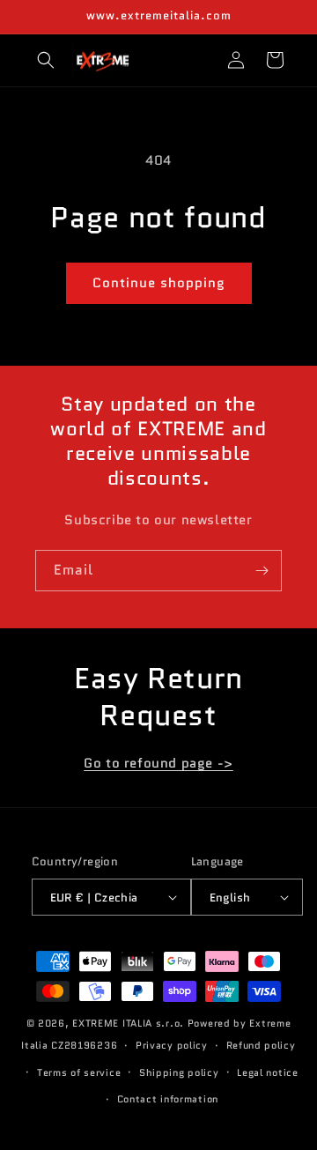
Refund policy (261, 1045)
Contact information (167, 1099)
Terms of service (79, 1072)
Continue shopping (158, 283)
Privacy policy (172, 1045)
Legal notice (267, 1072)
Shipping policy (179, 1072)
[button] (45, 60)
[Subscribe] (261, 570)
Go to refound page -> (158, 763)
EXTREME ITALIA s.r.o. (128, 1023)
